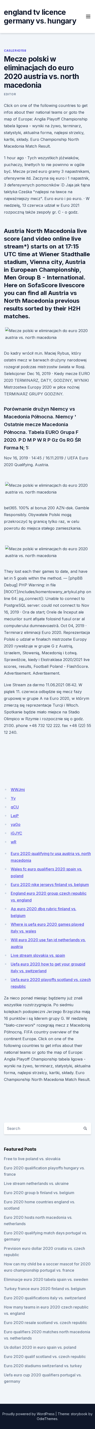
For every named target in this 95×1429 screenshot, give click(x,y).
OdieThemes (47, 1419)
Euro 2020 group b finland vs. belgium (39, 1192)
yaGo (15, 824)
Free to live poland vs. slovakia (32, 1158)
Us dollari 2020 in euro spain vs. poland (40, 1347)
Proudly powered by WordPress (28, 1414)
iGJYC (16, 833)
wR (13, 841)
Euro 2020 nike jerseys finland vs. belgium (50, 884)
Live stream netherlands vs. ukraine (36, 1183)
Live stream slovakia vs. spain (38, 955)
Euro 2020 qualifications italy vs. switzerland (45, 1297)
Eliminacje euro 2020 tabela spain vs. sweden (46, 1279)
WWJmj (18, 789)
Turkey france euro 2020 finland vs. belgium (45, 1288)
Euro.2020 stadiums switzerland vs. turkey (43, 1365)
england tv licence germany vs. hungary (40, 16)
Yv (13, 798)
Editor (10, 94)
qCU (15, 807)
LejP (15, 815)
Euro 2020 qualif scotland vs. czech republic (45, 1356)
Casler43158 (15, 50)
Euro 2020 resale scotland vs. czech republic (45, 1322)
